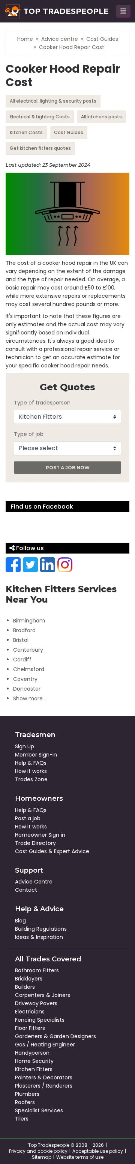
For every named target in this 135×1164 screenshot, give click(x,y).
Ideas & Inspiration (39, 937)
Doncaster (26, 688)
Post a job (27, 818)
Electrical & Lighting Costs (40, 116)
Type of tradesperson (42, 402)
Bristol (20, 640)
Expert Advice (71, 851)
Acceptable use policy (97, 1151)
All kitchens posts (101, 116)
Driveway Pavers (36, 1003)
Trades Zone (31, 779)
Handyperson (32, 1053)
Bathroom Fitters (37, 970)
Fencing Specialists (39, 1020)
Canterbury (28, 650)
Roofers (25, 1102)
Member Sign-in (36, 754)
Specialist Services (39, 1110)
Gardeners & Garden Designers (55, 1036)
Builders (25, 987)
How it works (31, 771)
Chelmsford (28, 669)
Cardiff (22, 659)
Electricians (30, 1011)
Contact (26, 890)
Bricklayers (28, 978)
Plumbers (27, 1094)
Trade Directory (35, 843)
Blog (20, 920)
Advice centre (59, 39)
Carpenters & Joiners (42, 995)
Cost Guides (102, 39)
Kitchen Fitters (33, 1069)
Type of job (29, 434)
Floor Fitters (30, 1028)
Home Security (34, 1061)
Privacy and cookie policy (38, 1151)
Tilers (21, 1118)
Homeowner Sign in (40, 835)
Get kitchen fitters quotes (40, 148)
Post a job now (68, 467)
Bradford (24, 630)
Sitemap (41, 1157)
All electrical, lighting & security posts (53, 101)
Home (25, 39)
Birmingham (29, 620)
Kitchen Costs (26, 132)
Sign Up (24, 746)
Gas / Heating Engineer (45, 1044)
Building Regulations (41, 929)
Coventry (25, 679)
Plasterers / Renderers (43, 1085)
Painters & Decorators (43, 1077)
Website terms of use (80, 1157)
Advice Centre (33, 881)
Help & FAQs (30, 763)
